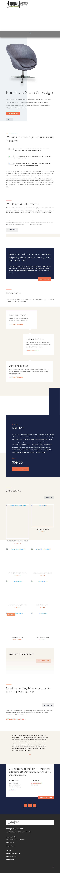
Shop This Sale (43, 660)
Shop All (48, 497)
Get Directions (12, 790)
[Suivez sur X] (30, 805)
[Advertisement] (33, 19)
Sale (9, 119)
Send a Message (46, 797)
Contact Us (44, 279)
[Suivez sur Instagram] (34, 805)
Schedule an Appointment (15, 719)
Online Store (13, 113)
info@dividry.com (10, 846)
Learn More (12, 229)
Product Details (16, 324)
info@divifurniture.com (36, 783)
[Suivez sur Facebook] (25, 805)
